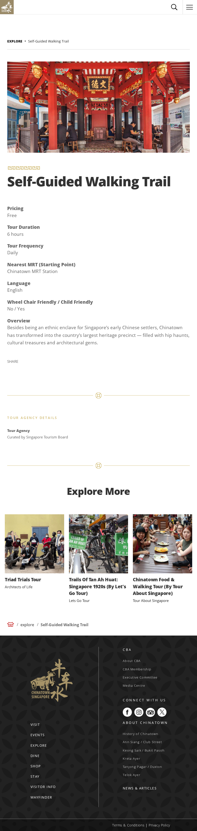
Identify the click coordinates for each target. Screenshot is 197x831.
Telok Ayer (131, 775)
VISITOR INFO (43, 786)
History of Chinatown (140, 734)
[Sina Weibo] (34, 369)
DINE (35, 755)
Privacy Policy (159, 825)
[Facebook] (11, 369)
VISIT (35, 724)
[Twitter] (23, 369)
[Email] (46, 369)
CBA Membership (137, 669)
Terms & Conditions (128, 825)
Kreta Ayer (131, 758)
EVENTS (38, 735)
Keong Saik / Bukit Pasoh (144, 750)
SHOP (36, 766)
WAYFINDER (41, 797)
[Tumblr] (57, 369)
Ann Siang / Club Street (142, 742)
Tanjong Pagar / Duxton (142, 766)
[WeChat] (69, 369)
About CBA (132, 661)
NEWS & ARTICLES (140, 788)
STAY (35, 776)
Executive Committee (140, 677)
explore (14, 41)
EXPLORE (39, 745)
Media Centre (134, 685)
